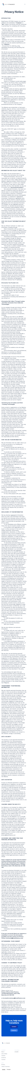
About (2, 1051)
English (3, 1069)
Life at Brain (4, 1053)
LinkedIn (16, 1051)
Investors (3, 1057)
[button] (25, 4)
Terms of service (5, 1066)
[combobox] (3, 1069)
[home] (8, 4)
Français (9, 1069)
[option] (8, 1069)
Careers (3, 1055)
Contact (3, 1059)
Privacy (3, 1064)
